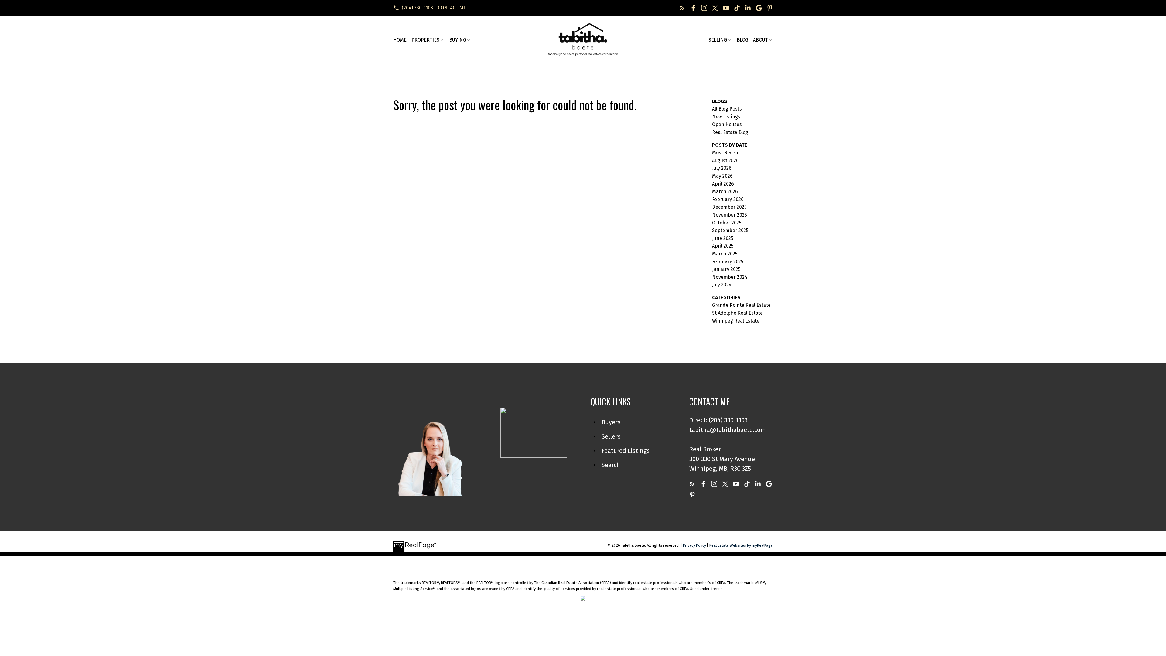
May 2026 (722, 176)
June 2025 (722, 238)
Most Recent (726, 152)
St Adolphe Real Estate (737, 313)
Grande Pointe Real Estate (741, 305)
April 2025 (723, 246)
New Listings (726, 117)
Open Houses (727, 124)
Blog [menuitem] (742, 40)
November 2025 (729, 215)
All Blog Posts (727, 109)
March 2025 (725, 254)
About (760, 40)
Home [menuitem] (400, 40)
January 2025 (726, 269)
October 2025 (727, 223)
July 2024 (721, 285)
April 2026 (723, 184)
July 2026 (721, 168)
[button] (413, 8)
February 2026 (728, 199)
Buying (457, 40)
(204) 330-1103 (417, 8)
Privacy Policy (694, 545)
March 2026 (725, 191)
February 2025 (727, 262)
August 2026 (725, 160)
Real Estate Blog (730, 132)
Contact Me (452, 8)
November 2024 (729, 277)
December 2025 (729, 207)
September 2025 (730, 230)
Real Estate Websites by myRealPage (741, 545)
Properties (425, 40)
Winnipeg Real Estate (735, 321)
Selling (717, 40)
